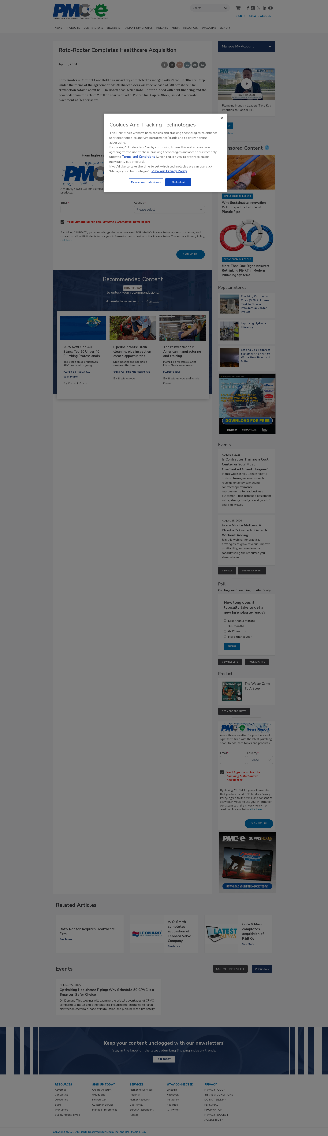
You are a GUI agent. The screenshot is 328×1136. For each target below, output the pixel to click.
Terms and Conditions (138, 157)
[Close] (222, 118)
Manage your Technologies (146, 182)
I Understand (178, 182)
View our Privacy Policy (169, 171)
